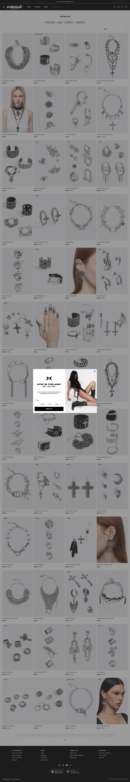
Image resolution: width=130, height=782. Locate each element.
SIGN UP (49, 408)
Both (57, 404)
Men (50, 404)
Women (43, 404)
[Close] (94, 371)
